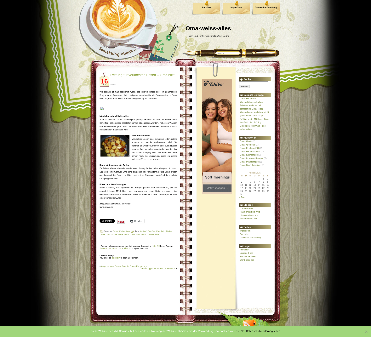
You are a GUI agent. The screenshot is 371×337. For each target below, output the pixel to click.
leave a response (108, 248)
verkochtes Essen (132, 234)
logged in (116, 258)
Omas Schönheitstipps (250, 165)
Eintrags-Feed (246, 253)
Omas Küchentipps (249, 155)
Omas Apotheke (247, 145)
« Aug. (242, 197)
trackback (125, 248)
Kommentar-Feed (248, 256)
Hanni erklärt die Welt (250, 212)
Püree (114, 234)
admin (113, 84)
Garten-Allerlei (246, 208)
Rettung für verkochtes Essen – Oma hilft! (142, 75)
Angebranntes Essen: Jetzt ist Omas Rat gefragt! (124, 266)
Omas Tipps (105, 234)
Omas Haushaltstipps (250, 151)
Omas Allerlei (246, 141)
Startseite (206, 7)
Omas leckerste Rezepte (251, 158)
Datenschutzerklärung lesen (263, 331)
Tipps (120, 234)
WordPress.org (247, 260)
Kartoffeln (160, 231)
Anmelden (244, 249)
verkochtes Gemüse (150, 234)
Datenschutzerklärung (266, 7)
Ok (237, 331)
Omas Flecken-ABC (249, 148)
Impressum (236, 7)
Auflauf (143, 231)
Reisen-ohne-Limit (248, 218)
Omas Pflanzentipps (249, 162)
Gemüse (151, 231)
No (242, 331)
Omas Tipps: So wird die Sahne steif (158, 268)
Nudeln (169, 231)
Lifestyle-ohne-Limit (249, 215)
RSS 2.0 (156, 246)
